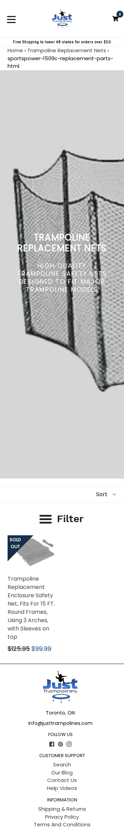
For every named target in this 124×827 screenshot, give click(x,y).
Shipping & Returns (62, 808)
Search (62, 764)
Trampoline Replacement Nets (66, 50)
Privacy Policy (62, 816)
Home (15, 50)
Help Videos (62, 788)
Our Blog (62, 772)
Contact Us (62, 780)
